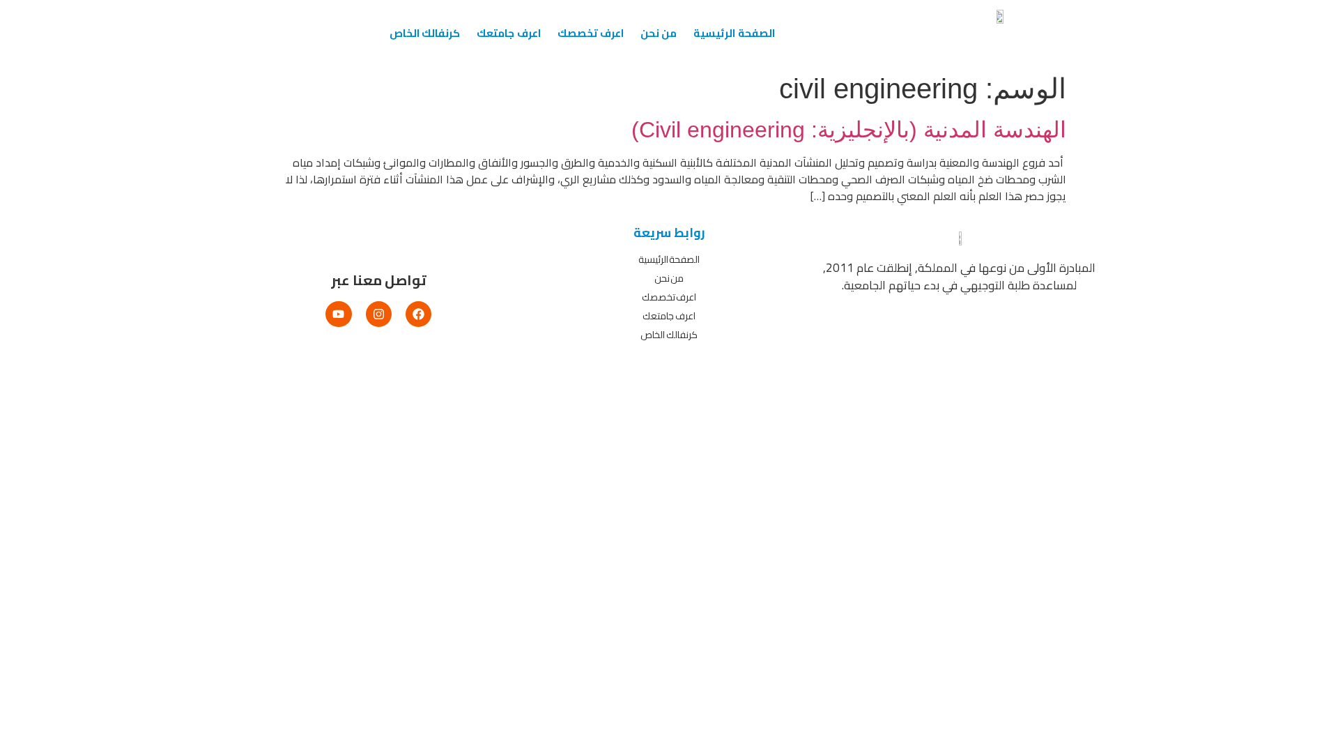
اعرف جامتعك (508, 33)
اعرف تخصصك (591, 33)
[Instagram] (379, 314)
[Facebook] (418, 314)
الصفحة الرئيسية (733, 33)
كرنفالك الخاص (425, 33)
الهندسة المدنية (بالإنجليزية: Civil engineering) (848, 129)
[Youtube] (338, 314)
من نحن (658, 33)
